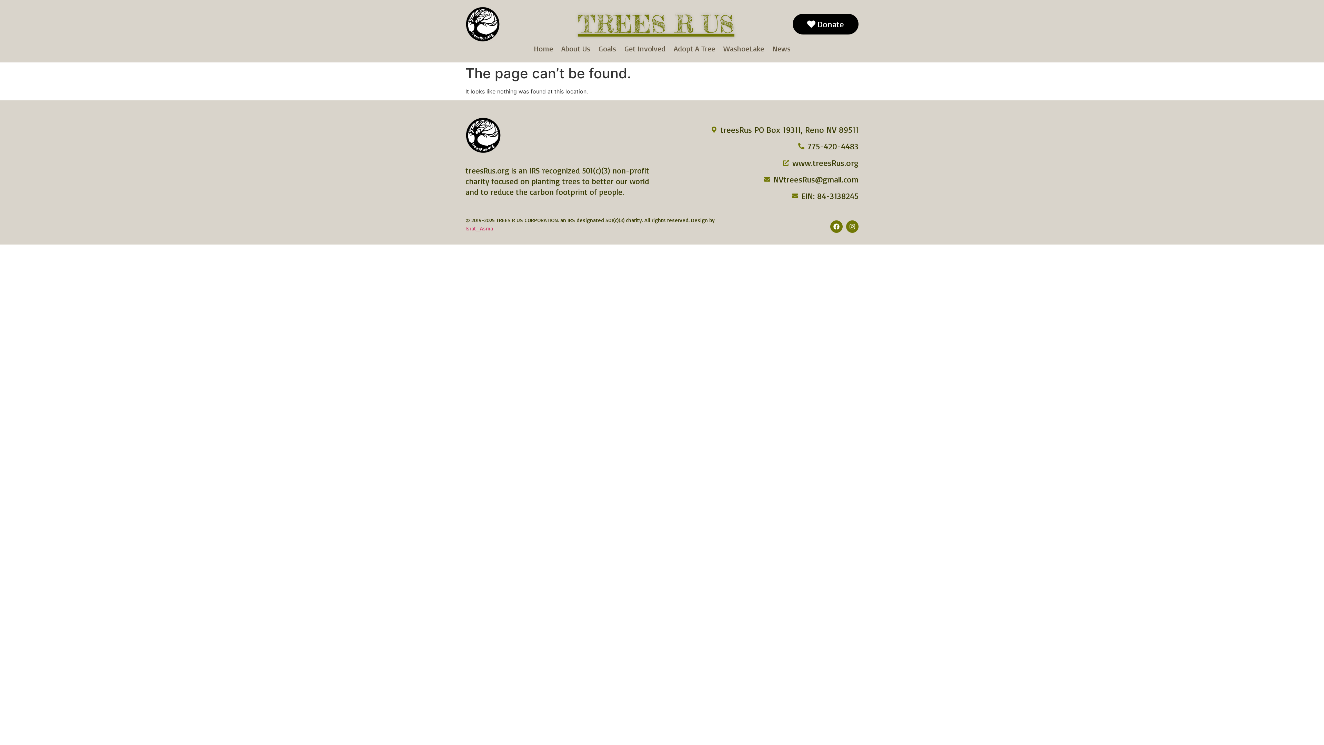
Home (543, 48)
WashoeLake (743, 48)
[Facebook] (836, 226)
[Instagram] (852, 226)
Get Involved (644, 48)
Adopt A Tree (694, 48)
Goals (607, 48)
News (781, 48)
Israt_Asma (479, 228)
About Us (575, 48)
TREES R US (656, 24)
